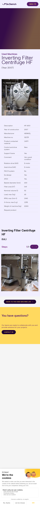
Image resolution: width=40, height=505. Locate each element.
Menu (31, 4)
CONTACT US (8, 332)
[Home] (9, 4)
